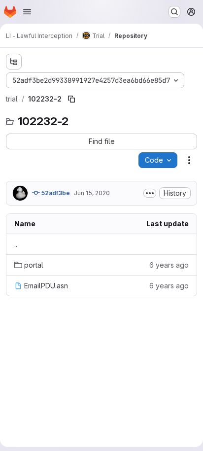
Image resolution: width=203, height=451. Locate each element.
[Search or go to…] (174, 12)
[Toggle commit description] (149, 193)
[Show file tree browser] (14, 61)
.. (15, 244)
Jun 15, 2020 (92, 193)
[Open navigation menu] (27, 12)
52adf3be (55, 193)
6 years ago (169, 265)
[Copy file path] (71, 99)
